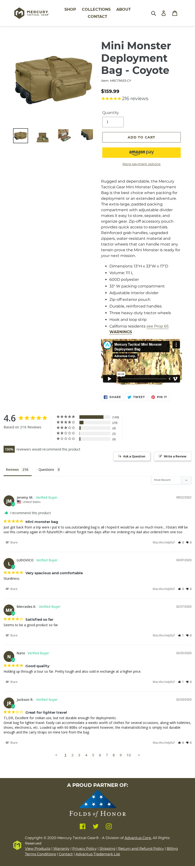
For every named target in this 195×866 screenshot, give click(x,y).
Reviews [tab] (12, 469)
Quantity (110, 112)
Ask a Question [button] (134, 456)
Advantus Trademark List (98, 854)
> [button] (139, 755)
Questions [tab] (46, 469)
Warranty (61, 848)
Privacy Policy (84, 848)
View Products (37, 848)
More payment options (141, 164)
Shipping (107, 848)
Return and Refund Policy (141, 848)
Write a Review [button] (175, 456)
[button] (141, 152)
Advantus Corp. (138, 837)
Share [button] (13, 542)
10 (129, 755)
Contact (66, 854)
